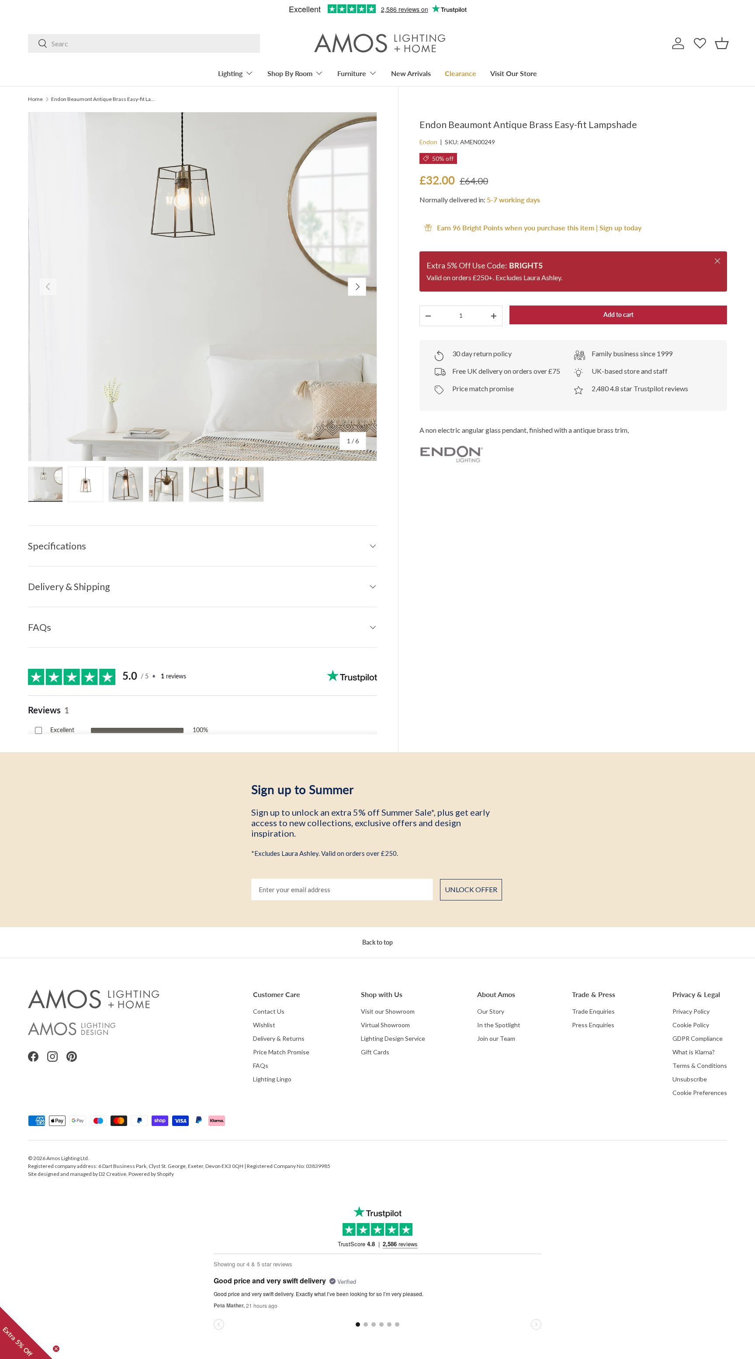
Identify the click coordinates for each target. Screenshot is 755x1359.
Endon (428, 142)
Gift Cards (375, 1052)
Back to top (377, 942)
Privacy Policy (691, 1011)
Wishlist (264, 1025)
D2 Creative (112, 1174)
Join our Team (496, 1038)
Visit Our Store (513, 73)
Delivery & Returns (279, 1038)
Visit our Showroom (388, 1011)
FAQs (260, 1065)
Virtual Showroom (385, 1025)
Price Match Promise (281, 1052)
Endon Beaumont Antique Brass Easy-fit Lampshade (103, 99)
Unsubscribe (689, 1079)
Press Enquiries (593, 1025)
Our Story (490, 1011)
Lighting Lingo (272, 1079)
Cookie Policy (690, 1025)
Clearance (460, 73)
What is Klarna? (693, 1052)
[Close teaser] (56, 1348)
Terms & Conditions (699, 1065)
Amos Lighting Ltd (67, 1158)
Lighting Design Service (393, 1038)
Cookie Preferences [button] (699, 1092)
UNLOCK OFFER (471, 889)
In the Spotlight (498, 1025)
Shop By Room (289, 73)
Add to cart (618, 314)
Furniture (351, 73)
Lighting (230, 73)
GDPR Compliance (697, 1038)
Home (35, 99)
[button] (721, 43)
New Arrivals (411, 73)
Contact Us (268, 1011)
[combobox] (144, 43)
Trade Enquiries (593, 1011)
